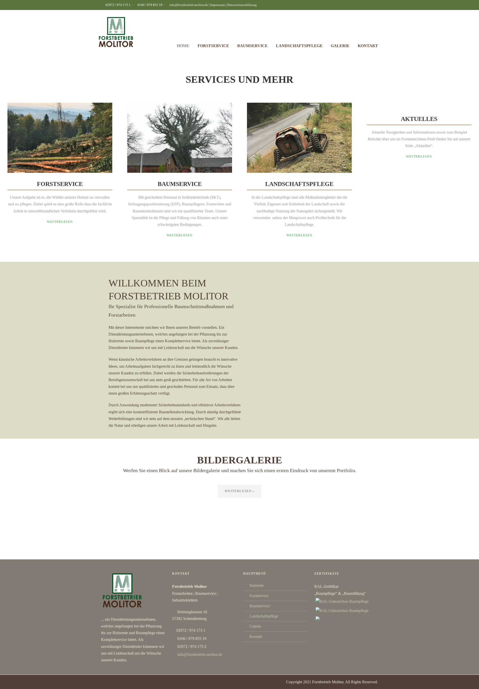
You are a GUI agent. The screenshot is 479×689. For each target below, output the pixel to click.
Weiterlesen (60, 222)
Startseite (256, 585)
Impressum (218, 5)
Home (183, 46)
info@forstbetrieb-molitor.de (188, 5)
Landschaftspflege (299, 46)
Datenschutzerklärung (242, 5)
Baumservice (252, 46)
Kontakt (368, 46)
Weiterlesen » (239, 491)
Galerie (340, 46)
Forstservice (213, 46)
